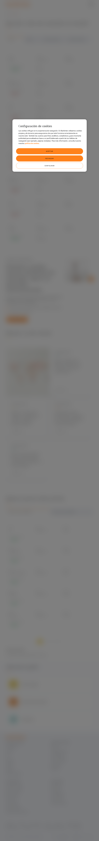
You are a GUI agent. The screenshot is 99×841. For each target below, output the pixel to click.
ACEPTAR (49, 151)
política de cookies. (32, 143)
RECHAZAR (49, 158)
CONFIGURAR (50, 165)
